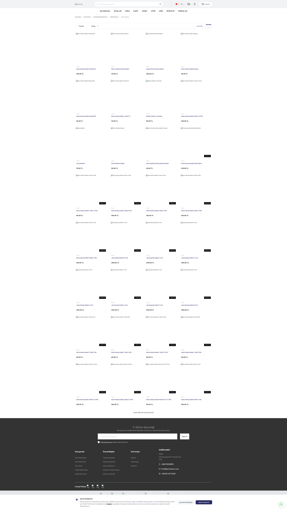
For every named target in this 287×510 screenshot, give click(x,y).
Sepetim (134, 466)
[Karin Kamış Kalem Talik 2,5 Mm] (161, 331)
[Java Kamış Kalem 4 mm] (161, 237)
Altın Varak (78, 466)
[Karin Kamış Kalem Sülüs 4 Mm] (161, 189)
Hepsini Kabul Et (203, 502)
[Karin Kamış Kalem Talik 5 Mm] (91, 331)
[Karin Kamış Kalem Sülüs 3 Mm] (196, 189)
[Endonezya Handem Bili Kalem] (196, 142)
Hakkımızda (135, 462)
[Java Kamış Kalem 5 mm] (126, 237)
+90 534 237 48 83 (168, 473)
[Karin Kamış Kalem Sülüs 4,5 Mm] (91, 378)
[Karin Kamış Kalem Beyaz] (196, 48)
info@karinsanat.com (170, 469)
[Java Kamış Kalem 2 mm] (91, 284)
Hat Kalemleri (114, 17)
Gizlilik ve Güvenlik (109, 474)
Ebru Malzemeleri (81, 458)
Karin (78, 66)
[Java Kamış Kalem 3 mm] (196, 237)
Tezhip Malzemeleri (81, 470)
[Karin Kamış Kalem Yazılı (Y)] (126, 95)
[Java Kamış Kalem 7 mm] (161, 284)
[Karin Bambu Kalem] (126, 142)
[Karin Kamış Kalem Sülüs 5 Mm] (126, 189)
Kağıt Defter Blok (81, 474)
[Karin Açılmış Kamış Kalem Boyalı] (161, 142)
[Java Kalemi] (91, 142)
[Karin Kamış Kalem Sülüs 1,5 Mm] (196, 95)
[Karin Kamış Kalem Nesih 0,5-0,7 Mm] (161, 378)
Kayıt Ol (184, 436)
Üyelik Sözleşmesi (109, 462)
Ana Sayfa (78, 17)
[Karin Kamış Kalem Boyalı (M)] (91, 95)
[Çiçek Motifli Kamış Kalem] (161, 48)
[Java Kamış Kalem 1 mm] (126, 284)
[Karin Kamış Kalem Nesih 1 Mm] (196, 378)
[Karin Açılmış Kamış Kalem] (126, 48)
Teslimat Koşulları (109, 458)
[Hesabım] (194, 4)
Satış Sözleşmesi (109, 466)
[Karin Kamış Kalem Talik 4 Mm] (126, 331)
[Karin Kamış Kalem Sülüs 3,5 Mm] (126, 378)
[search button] (160, 4)
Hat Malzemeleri (80, 462)
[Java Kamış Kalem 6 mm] (196, 284)
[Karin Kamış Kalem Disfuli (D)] (91, 48)
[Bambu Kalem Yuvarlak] (161, 95)
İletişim (133, 458)
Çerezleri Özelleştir (185, 502)
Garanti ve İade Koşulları (111, 470)
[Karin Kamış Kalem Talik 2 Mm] (196, 331)
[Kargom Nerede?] (188, 4)
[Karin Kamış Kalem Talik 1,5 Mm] (91, 189)
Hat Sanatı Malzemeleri (100, 17)
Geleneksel (87, 17)
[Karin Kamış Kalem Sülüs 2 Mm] (91, 237)
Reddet (109, 504)
